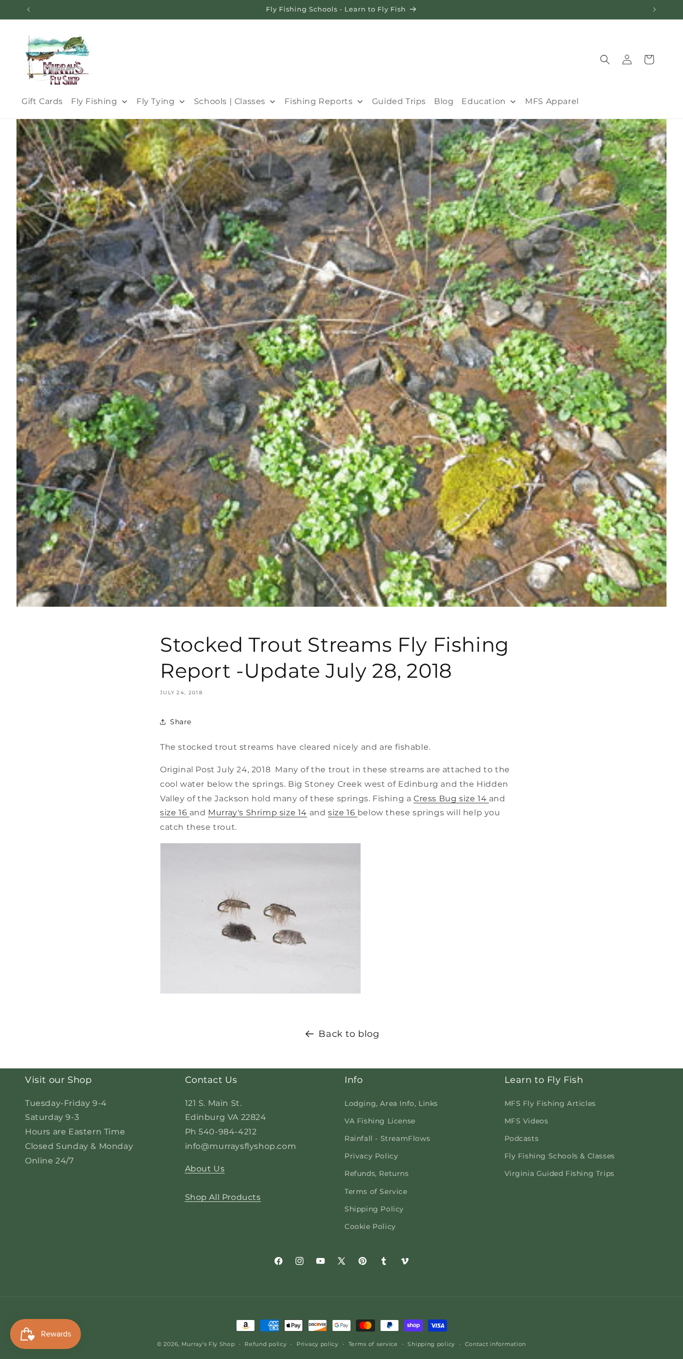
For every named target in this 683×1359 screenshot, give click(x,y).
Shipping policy (431, 1343)
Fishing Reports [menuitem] (318, 101)
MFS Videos (526, 1120)
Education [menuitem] (484, 101)
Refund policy (265, 1343)
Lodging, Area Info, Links (391, 1102)
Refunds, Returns (376, 1173)
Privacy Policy (371, 1155)
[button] (605, 60)
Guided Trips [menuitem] (399, 101)
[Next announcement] (655, 9)
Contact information (495, 1343)
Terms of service (373, 1343)
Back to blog (348, 1033)
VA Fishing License (380, 1120)
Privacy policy (317, 1343)
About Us (205, 1168)
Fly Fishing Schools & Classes (559, 1155)
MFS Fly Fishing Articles (550, 1102)
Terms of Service (376, 1190)
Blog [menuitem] (444, 101)
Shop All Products (223, 1197)
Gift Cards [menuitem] (42, 101)
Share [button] (181, 721)
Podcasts (521, 1137)
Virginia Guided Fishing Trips (559, 1173)
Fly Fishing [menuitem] (94, 101)
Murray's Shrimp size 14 (257, 812)
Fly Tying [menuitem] (155, 101)
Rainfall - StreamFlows (387, 1137)
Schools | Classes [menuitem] (230, 101)
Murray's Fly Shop (208, 1343)
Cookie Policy (370, 1225)
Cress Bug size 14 (451, 798)
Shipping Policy (374, 1208)
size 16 (175, 812)
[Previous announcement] (29, 9)
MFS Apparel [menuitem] (552, 101)
